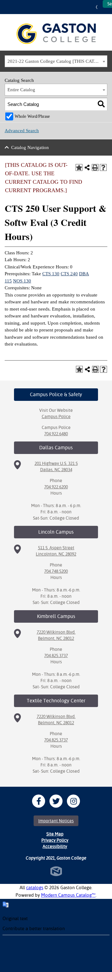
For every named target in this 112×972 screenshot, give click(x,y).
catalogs (34, 887)
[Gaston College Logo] (56, 33)
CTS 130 (50, 273)
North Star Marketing (56, 871)
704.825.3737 (56, 655)
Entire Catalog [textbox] (21, 89)
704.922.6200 (56, 486)
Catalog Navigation (30, 147)
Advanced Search (22, 130)
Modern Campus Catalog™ (68, 895)
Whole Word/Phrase (32, 116)
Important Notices (56, 820)
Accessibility (55, 846)
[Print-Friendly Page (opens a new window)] (95, 167)
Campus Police (56, 416)
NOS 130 (22, 280)
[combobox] (56, 61)
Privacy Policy (54, 840)
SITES (98, 7)
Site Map (54, 833)
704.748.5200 (56, 571)
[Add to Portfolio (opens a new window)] (79, 167)
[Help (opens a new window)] (103, 167)
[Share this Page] (87, 167)
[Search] (101, 104)
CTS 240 (69, 273)
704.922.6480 (56, 433)
